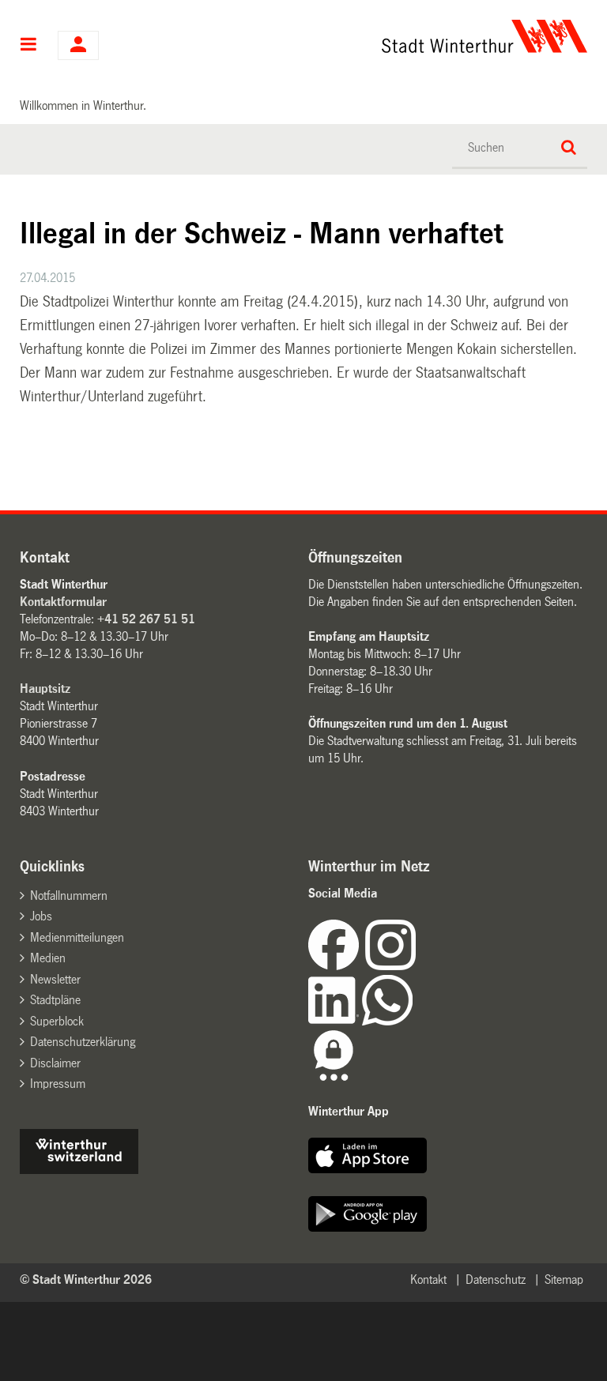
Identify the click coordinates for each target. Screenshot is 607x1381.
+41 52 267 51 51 (146, 619)
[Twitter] (417, 966)
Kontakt (428, 1279)
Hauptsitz (45, 688)
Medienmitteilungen (77, 937)
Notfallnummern (68, 895)
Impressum (57, 1083)
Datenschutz (496, 1279)
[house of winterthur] (79, 1169)
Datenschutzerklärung (82, 1041)
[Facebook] (336, 966)
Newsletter (55, 979)
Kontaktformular (63, 601)
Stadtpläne (55, 1000)
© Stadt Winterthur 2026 (86, 1279)
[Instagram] (390, 966)
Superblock (57, 1021)
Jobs (41, 916)
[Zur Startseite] (382, 36)
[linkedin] (335, 1021)
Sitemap (564, 1279)
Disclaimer (55, 1063)
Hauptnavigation (29, 46)
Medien (48, 958)
